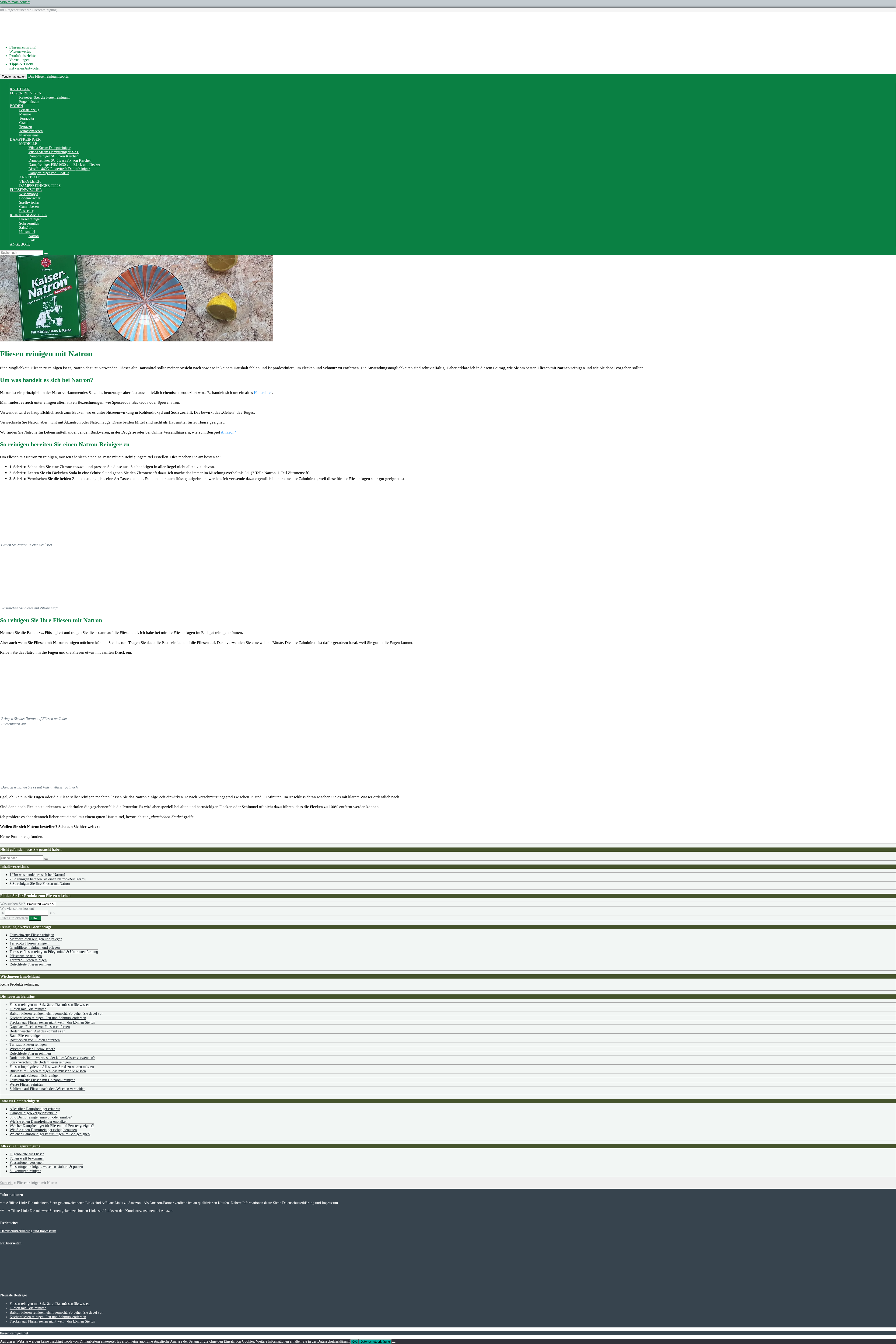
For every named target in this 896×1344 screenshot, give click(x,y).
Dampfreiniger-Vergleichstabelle (33, 1113)
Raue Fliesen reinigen (26, 1036)
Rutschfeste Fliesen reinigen (30, 964)
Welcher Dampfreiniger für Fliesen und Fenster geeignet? (52, 1126)
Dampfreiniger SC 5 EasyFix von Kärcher (59, 160)
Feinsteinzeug (29, 110)
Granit (23, 123)
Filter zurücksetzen (14, 918)
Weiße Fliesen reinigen (26, 1084)
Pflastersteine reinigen (26, 956)
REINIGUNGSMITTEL (28, 215)
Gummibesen (29, 206)
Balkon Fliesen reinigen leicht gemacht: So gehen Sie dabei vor (56, 1013)
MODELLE (28, 144)
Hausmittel (27, 232)
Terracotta (26, 118)
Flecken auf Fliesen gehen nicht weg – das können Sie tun (52, 1022)
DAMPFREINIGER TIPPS (40, 186)
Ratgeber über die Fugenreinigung (44, 97)
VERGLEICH (30, 181)
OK (354, 1341)
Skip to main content (15, 2)
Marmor (25, 114)
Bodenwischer (29, 198)
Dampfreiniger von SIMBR (48, 173)
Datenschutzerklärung (375, 1341)
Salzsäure (26, 227)
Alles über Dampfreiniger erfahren (35, 1109)
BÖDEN (16, 106)
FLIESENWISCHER (26, 190)
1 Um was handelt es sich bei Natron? (37, 875)
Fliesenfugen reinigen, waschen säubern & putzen (46, 1167)
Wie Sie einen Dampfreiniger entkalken (38, 1121)
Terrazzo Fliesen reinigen (28, 960)
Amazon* (229, 432)
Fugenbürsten (29, 102)
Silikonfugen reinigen (25, 1171)
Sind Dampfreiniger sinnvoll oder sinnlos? (41, 1117)
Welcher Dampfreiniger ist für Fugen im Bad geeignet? (50, 1134)
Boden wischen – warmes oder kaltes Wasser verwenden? (52, 1058)
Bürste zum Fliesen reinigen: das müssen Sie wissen (48, 1071)
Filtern (35, 918)
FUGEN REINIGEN (26, 93)
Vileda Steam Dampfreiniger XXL (53, 152)
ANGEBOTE (29, 177)
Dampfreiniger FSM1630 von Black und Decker (64, 165)
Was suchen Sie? (12, 904)
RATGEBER (20, 89)
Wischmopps (28, 194)
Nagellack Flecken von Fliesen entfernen (40, 1027)
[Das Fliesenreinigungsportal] (57, 39)
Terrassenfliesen (31, 131)
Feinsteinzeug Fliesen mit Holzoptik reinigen (42, 1080)
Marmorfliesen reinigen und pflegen (36, 939)
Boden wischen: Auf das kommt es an (37, 1031)
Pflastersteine (28, 135)
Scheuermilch (29, 223)
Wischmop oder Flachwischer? (32, 1049)
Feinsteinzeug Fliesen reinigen (32, 935)
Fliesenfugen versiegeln (27, 1162)
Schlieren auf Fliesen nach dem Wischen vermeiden (47, 1089)
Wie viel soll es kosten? (17, 908)
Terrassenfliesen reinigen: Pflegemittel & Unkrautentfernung (54, 952)
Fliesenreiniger (30, 219)
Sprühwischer (29, 202)
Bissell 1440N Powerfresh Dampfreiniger (59, 169)
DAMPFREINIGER (25, 139)
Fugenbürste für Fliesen (27, 1154)
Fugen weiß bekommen (27, 1158)
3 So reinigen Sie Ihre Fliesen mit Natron (40, 884)
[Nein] (394, 1342)
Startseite (6, 1183)
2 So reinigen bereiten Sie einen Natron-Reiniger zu (48, 879)
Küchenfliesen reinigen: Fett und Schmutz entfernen (48, 1018)
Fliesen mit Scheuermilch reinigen (35, 1075)
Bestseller (26, 211)
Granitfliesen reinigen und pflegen (35, 947)
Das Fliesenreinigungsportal (48, 76)
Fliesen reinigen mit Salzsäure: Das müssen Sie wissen (50, 1005)
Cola (31, 240)
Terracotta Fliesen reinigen (29, 943)
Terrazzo (25, 127)
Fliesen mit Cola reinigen (28, 1009)
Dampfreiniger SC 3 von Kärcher (53, 156)
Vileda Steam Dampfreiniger (49, 148)
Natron (33, 236)
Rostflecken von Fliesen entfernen (35, 1040)
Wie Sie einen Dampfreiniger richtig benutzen (43, 1130)
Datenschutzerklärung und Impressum (28, 1231)
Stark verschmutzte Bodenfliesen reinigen (40, 1062)
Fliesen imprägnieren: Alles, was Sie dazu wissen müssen (52, 1067)
